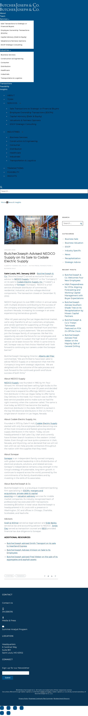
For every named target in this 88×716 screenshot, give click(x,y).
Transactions (6, 84)
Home (3, 202)
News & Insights (14, 202)
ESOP (67, 247)
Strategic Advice (73, 262)
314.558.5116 (7, 612)
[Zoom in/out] (22, 708)
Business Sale (10, 268)
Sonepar (21, 285)
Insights (3, 89)
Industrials (5, 74)
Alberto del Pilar (46, 356)
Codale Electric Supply (46, 423)
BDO (44, 528)
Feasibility (4, 86)
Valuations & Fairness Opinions (13, 41)
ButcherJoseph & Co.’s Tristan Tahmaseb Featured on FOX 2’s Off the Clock (73, 325)
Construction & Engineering (12, 59)
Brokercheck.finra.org (61, 698)
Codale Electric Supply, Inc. (30, 282)
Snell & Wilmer (11, 523)
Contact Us (7, 603)
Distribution (6, 66)
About (3, 13)
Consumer (5, 63)
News (67, 254)
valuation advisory (26, 496)
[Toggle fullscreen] (15, 708)
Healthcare (5, 70)
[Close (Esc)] (2, 708)
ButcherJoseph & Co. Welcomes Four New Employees (74, 278)
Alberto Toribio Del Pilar (15, 265)
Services (4, 19)
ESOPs (26, 491)
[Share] (8, 708)
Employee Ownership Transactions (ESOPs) (31, 112)
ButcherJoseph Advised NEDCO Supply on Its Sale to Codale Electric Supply (29, 257)
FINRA (42, 692)
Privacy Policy (23, 698)
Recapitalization (73, 258)
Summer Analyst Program (14, 629)
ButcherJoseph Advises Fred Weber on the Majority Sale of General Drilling (72, 340)
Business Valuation (74, 243)
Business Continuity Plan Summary (41, 698)
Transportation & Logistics (11, 78)
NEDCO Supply (21, 279)
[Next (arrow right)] (8, 713)
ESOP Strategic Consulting (11, 45)
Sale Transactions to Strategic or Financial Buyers (34, 108)
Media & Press (9, 620)
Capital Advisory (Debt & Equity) (13, 37)
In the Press (34, 265)
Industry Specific (73, 250)
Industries (4, 50)
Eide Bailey (51, 523)
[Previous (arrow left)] (2, 713)
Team (2, 16)
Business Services (8, 55)
